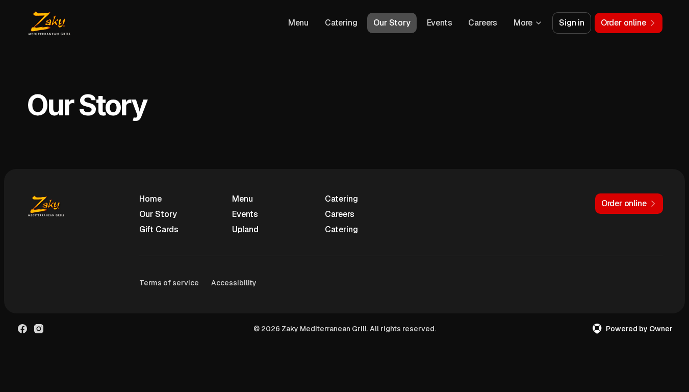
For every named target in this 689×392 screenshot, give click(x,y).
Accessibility (234, 282)
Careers (482, 22)
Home (150, 198)
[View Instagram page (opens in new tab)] (39, 329)
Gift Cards (158, 229)
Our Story (391, 22)
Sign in (571, 22)
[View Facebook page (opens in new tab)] (22, 329)
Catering (341, 22)
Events (439, 22)
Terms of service (169, 282)
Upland (245, 229)
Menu (298, 22)
